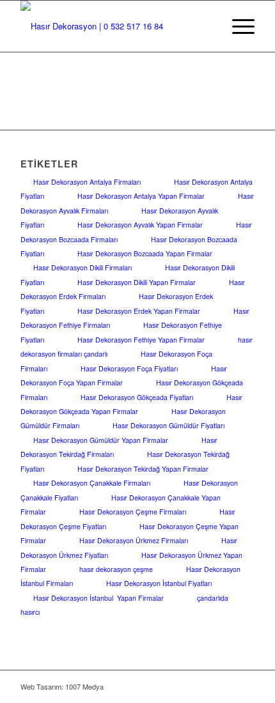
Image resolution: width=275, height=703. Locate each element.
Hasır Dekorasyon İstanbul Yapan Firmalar (98, 598)
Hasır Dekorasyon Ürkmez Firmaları (133, 540)
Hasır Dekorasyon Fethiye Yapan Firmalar (141, 339)
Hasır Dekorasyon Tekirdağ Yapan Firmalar (142, 469)
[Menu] (237, 26)
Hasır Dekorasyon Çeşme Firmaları (132, 511)
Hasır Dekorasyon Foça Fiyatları (129, 368)
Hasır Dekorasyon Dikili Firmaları (82, 267)
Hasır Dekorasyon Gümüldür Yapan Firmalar (100, 440)
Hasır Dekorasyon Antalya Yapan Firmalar (141, 196)
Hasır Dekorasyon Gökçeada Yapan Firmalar (131, 404)
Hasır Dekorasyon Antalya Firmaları (87, 182)
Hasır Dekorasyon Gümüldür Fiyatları (168, 425)
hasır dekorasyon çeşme (116, 569)
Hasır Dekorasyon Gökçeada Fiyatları (137, 397)
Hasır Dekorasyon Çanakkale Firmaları (91, 483)
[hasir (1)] (113, 26)
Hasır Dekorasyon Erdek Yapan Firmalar (138, 311)
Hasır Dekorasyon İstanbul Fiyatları (159, 583)
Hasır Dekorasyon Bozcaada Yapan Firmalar (144, 253)
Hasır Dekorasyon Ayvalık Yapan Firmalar (140, 224)
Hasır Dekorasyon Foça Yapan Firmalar (123, 375)
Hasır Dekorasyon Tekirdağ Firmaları (118, 447)
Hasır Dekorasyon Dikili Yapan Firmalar (136, 282)
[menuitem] (237, 26)
